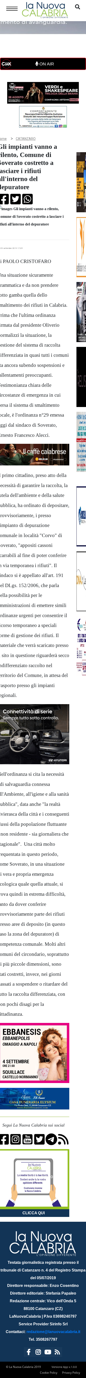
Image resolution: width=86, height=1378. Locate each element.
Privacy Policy (71, 1373)
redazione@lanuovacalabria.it (53, 1332)
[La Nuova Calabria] (45, 9)
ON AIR (46, 64)
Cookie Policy (48, 1373)
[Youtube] (48, 1353)
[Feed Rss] (57, 1353)
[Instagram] (38, 1353)
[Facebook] (28, 1353)
